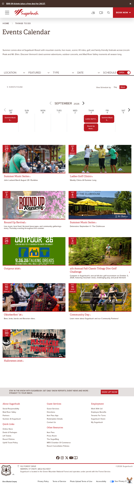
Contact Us (51, 422)
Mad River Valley (9, 412)
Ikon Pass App (52, 415)
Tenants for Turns (98, 415)
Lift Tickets (7, 435)
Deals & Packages (10, 432)
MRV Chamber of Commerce (59, 442)
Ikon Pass (51, 432)
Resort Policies (9, 439)
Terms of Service (59, 481)
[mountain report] (93, 12)
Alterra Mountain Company (9, 481)
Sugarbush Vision (98, 419)
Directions (51, 412)
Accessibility (101, 481)
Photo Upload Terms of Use (81, 481)
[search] (108, 12)
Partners (6, 415)
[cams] (101, 12)
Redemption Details (55, 419)
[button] (15, 72)
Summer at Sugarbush (12, 419)
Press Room (52, 435)
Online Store (8, 429)
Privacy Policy (43, 481)
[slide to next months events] (83, 103)
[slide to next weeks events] (129, 110)
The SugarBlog (53, 439)
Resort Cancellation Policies (58, 446)
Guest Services (53, 408)
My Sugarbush (97, 422)
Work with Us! (97, 408)
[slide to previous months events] (51, 103)
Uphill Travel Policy (10, 442)
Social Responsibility (11, 408)
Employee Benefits (98, 412)
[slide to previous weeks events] (5, 110)
